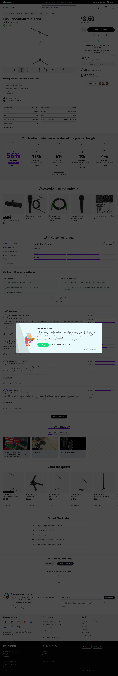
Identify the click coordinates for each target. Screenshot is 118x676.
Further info (67, 344)
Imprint (85, 349)
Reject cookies (56, 344)
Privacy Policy (93, 349)
